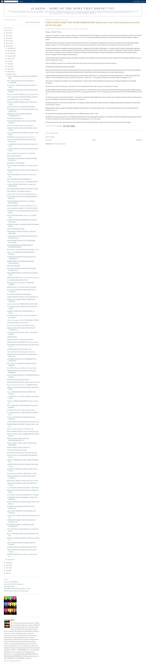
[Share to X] (70, 126)
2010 (7, 46)
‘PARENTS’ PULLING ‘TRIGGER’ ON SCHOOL (20, 339)
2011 (7, 43)
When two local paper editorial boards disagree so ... (21, 125)
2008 (7, 565)
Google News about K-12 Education (13, 584)
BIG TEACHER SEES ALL (14, 156)
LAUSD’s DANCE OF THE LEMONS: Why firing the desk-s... (23, 422)
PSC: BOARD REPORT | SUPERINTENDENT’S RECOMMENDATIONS (20, 246)
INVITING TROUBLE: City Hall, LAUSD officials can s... (22, 205)
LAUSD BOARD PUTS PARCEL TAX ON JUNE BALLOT (22, 297)
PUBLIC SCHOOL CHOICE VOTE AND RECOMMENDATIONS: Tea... (18, 439)
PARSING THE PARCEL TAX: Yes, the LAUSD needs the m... (23, 277)
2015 (7, 33)
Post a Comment (50, 137)
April (9, 69)
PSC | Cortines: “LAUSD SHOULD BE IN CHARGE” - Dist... (23, 249)
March (9, 71)
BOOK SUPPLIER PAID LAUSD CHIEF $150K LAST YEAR (23, 382)
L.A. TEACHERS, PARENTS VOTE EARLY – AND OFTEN (23, 487)
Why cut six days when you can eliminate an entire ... (21, 325)
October (10, 53)
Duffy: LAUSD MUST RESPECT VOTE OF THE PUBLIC (22, 208)
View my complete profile (12, 660)
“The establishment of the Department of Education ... (21, 352)
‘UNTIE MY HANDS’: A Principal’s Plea (18, 323)
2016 (7, 30)
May (9, 66)
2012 (7, 41)
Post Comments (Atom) (59, 144)
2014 (7, 35)
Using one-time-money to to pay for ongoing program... (22, 194)
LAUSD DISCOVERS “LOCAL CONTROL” (18, 99)
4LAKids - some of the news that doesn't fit (73, 8)
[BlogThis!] (68, 126)
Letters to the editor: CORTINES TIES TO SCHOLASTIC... (23, 304)
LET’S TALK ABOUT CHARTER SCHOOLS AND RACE (22, 97)
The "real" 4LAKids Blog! (11, 582)
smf (14, 620)
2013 (7, 38)
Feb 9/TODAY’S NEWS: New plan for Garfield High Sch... (22, 453)
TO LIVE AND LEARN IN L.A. (15, 118)
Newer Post (49, 140)
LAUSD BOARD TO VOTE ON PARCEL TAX (19, 349)
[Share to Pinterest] (74, 126)
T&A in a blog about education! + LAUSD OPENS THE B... (23, 182)
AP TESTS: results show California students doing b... (21, 410)
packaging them (82, 37)
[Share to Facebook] (72, 126)
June (9, 64)
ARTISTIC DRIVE (12, 337)
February (10, 74)
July (9, 61)
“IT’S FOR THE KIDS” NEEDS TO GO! (17, 280)
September (11, 56)
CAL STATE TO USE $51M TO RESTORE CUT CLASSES (23, 495)
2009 (7, 563)
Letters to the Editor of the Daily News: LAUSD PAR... (21, 153)
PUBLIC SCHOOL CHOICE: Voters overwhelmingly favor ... (23, 431)
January (10, 559)
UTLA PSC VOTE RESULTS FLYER (17, 450)
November (10, 51)
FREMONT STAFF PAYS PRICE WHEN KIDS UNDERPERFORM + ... (19, 115)
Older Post (139, 140)
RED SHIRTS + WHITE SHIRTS (15, 163)
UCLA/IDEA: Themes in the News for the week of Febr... (22, 368)
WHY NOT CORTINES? (13, 266)
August (10, 58)
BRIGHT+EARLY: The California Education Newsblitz (22, 287)
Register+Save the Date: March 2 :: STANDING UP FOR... (22, 385)
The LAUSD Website (9, 586)
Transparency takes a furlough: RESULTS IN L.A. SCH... (22, 473)
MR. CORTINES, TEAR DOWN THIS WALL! (19, 191)
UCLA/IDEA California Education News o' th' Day (17, 588)
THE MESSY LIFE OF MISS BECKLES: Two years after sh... (23, 342)
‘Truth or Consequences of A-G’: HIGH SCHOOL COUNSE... (23, 320)
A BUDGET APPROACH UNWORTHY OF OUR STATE (22, 547)
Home (94, 140)
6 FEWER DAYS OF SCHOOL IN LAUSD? (18, 380)
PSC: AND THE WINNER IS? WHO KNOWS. (19, 294)
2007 (7, 568)
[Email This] (67, 126)
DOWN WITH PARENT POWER (15, 229)
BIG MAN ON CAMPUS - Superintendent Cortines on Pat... (23, 480)
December (10, 48)
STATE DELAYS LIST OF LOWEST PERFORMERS (21, 107)
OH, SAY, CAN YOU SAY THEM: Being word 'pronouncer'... (23, 94)
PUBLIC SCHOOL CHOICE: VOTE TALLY (18, 447)
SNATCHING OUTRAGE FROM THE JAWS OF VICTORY (22, 189)
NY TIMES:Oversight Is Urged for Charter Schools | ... (21, 137)
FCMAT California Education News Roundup (16, 591)
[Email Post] (64, 125)
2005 (7, 573)
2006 (7, 570)
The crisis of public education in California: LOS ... (20, 429)
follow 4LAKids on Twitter (33, 22)
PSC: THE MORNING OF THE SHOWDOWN (19, 179)
